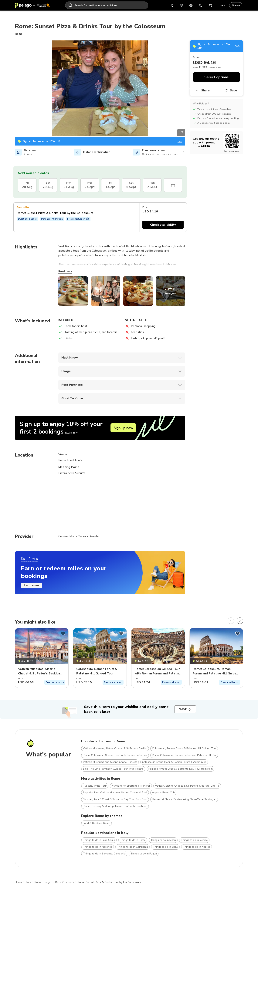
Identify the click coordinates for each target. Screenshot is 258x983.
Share (205, 90)
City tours (68, 882)
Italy (28, 882)
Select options (216, 77)
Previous (12, 89)
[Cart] (210, 5)
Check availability (163, 225)
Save (233, 90)
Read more (65, 271)
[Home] (32, 5)
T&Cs (180, 141)
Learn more (31, 585)
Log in (222, 5)
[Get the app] (172, 5)
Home (18, 882)
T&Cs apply (71, 432)
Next (188, 89)
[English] (191, 5)
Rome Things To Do (47, 882)
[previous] (231, 621)
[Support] (201, 5)
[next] (240, 621)
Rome (18, 34)
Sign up (236, 5)
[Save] (63, 633)
